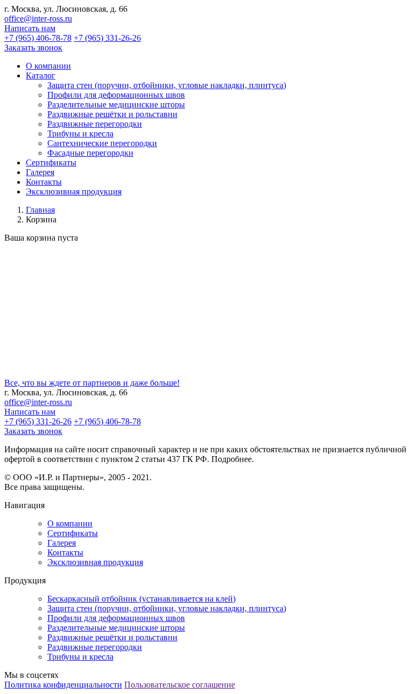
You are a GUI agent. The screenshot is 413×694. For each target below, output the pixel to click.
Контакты (65, 552)
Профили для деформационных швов (116, 94)
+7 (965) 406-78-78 (38, 37)
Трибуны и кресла (80, 133)
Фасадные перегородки (90, 152)
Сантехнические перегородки (102, 143)
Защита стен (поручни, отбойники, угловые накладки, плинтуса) (166, 85)
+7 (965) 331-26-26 (107, 37)
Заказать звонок (33, 47)
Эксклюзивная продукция (95, 562)
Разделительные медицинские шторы (116, 104)
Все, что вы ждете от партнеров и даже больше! (92, 382)
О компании (69, 523)
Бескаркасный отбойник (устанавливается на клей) (141, 598)
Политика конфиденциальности (63, 684)
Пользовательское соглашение (179, 684)
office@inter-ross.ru (38, 18)
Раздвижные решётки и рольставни (112, 114)
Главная (40, 209)
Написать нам (29, 28)
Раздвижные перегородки (94, 123)
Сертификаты (72, 533)
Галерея (61, 542)
